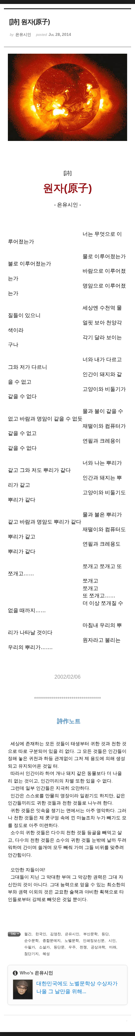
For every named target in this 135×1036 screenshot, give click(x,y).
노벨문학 (72, 940)
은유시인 (72, 934)
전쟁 (83, 947)
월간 (27, 934)
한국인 (40, 934)
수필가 (29, 947)
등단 (105, 934)
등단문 (59, 947)
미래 (112, 947)
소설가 (44, 947)
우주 (72, 947)
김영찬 (55, 934)
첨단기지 (31, 954)
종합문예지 (52, 940)
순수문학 (31, 940)
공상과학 (98, 947)
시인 (112, 940)
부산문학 (90, 934)
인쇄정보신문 (94, 940)
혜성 (46, 954)
